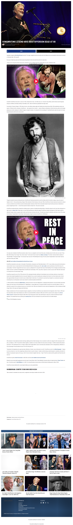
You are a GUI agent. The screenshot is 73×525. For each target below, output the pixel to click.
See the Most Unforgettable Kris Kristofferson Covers (22, 261)
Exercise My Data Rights (23, 509)
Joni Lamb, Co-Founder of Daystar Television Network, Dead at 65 (10, 472)
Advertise (20, 504)
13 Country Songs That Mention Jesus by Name (35, 472)
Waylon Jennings (44, 254)
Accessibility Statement (23, 505)
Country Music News (15, 419)
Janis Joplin (44, 266)
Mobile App (21, 510)
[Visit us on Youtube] (44, 502)
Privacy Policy (21, 506)
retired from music (18, 357)
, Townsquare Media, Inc (17, 513)
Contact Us (20, 502)
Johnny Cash (15, 210)
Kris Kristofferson (19, 55)
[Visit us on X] (48, 502)
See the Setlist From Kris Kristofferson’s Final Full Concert (35, 493)
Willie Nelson (22, 282)
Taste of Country (60, 98)
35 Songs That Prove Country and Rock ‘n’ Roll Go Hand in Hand (59, 472)
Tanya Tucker (60, 360)
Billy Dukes (13, 45)
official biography (57, 349)
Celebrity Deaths (14, 417)
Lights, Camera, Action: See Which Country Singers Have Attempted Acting (36, 451)
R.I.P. (20, 419)
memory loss (28, 296)
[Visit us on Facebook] (46, 502)
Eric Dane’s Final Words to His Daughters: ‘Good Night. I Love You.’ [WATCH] (11, 493)
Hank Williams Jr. (20, 362)
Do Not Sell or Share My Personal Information (27, 507)
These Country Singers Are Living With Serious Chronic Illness (11, 451)
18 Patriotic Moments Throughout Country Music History (59, 451)
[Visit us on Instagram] (41, 502)
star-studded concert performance (38, 357)
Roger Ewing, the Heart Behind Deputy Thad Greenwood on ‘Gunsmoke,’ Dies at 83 (60, 493)
